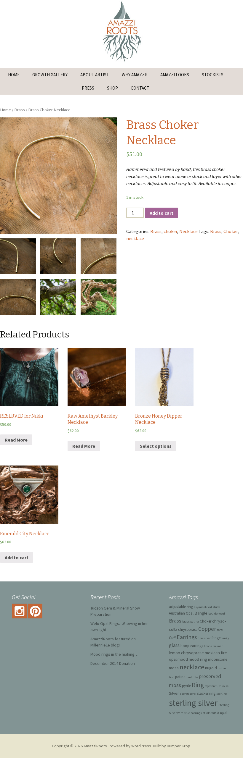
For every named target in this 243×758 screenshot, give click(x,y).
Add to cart (161, 213)
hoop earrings (191, 645)
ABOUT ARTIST (94, 74)
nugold (211, 667)
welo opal (219, 712)
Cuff (172, 637)
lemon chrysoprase (186, 652)
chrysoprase (187, 629)
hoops (208, 646)
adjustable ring (181, 606)
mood (183, 659)
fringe (216, 637)
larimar (218, 646)
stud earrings (193, 713)
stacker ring (206, 693)
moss (174, 667)
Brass (19, 109)
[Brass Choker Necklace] (58, 175)
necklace (135, 238)
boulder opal (216, 613)
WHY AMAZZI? (135, 74)
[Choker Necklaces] (98, 297)
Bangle (200, 613)
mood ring (198, 659)
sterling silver (193, 702)
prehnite (192, 677)
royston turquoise (216, 686)
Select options (156, 446)
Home (5, 109)
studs (206, 713)
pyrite (186, 685)
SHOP (112, 88)
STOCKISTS (212, 74)
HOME (14, 74)
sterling (221, 694)
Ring (198, 685)
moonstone (217, 659)
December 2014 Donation (112, 663)
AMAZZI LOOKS (174, 74)
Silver (174, 693)
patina (180, 676)
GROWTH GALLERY (50, 74)
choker (170, 231)
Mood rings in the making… (114, 654)
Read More (16, 440)
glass (174, 645)
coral (220, 630)
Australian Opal (181, 613)
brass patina (190, 621)
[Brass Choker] (58, 297)
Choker (230, 231)
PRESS (88, 88)
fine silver (204, 638)
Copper (207, 628)
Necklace (188, 231)
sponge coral (188, 694)
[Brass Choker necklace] (98, 256)
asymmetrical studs (207, 607)
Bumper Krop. (179, 746)
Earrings (187, 637)
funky (225, 638)
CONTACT (140, 88)
